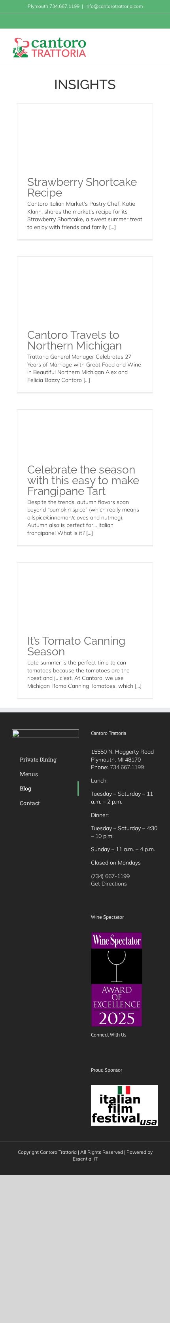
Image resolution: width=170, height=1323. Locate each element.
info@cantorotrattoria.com (114, 6)
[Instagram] (114, 1053)
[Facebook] (93, 1053)
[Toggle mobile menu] (155, 41)
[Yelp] (125, 1053)
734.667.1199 (127, 767)
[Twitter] (104, 1053)
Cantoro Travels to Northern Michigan (74, 340)
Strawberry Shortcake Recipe (82, 187)
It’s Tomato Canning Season (76, 646)
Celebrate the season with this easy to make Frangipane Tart (83, 480)
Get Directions (109, 883)
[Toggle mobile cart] (141, 41)
